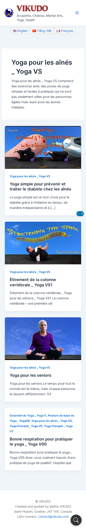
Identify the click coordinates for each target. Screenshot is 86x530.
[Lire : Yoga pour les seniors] (43, 338)
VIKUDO (32, 8)
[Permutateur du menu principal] (77, 12)
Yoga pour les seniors (30, 375)
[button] (76, 520)
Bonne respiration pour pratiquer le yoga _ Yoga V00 (41, 442)
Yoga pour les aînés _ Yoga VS (30, 176)
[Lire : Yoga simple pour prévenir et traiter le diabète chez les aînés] (43, 147)
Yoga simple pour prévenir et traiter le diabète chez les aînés (40, 186)
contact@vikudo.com (53, 516)
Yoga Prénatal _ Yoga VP (26, 426)
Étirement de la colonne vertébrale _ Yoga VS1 (33, 282)
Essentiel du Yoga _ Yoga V (28, 415)
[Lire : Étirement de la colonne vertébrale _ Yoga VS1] (43, 243)
